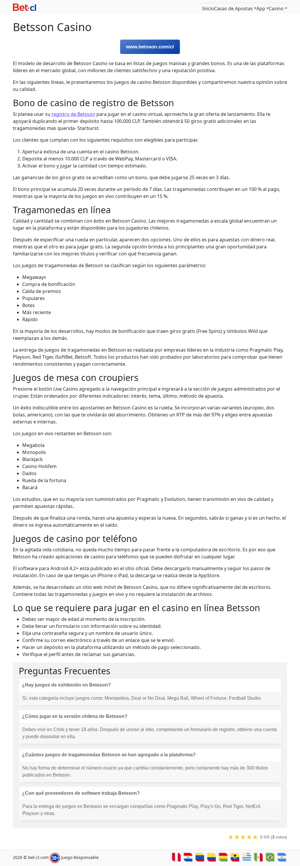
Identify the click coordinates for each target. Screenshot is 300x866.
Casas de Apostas (233, 8)
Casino (276, 8)
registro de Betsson (73, 114)
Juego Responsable (80, 857)
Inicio (208, 8)
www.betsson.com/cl (150, 47)
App (260, 8)
